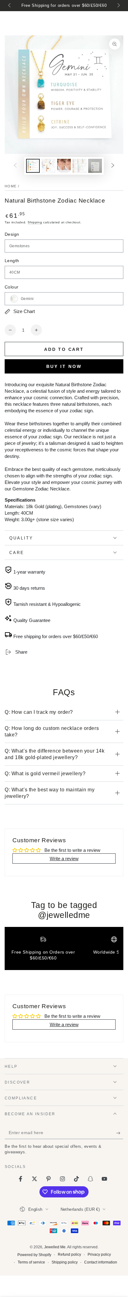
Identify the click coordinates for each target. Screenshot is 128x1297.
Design (12, 234)
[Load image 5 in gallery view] (95, 166)
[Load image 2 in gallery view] (48, 166)
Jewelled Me (55, 1247)
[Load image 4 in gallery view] (79, 166)
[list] (64, 950)
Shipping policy (65, 1262)
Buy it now (64, 366)
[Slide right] (118, 5)
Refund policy (69, 1254)
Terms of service (31, 1262)
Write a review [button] (64, 858)
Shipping (35, 222)
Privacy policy (99, 1254)
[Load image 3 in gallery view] (64, 166)
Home (10, 186)
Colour (11, 286)
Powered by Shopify (34, 1255)
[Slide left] (10, 5)
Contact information (100, 1262)
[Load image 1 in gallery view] (33, 166)
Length (12, 260)
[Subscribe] (119, 1133)
